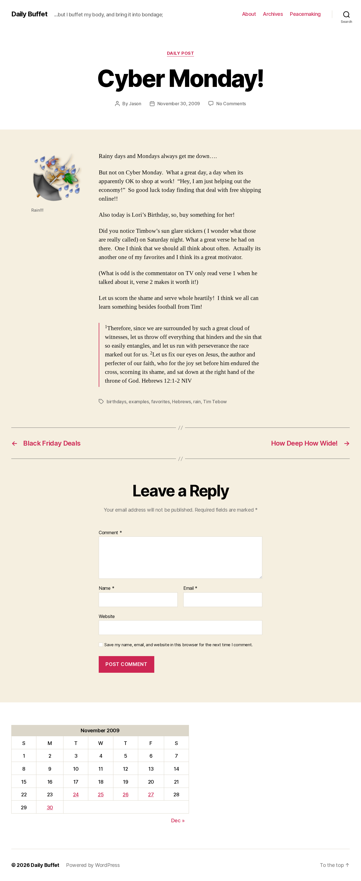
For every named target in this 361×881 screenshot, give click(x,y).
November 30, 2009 (178, 103)
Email (190, 588)
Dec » (178, 820)
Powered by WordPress (93, 865)
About (249, 14)
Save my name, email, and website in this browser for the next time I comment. (178, 644)
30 (50, 807)
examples (139, 401)
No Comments (231, 103)
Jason (135, 103)
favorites (160, 401)
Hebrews (181, 401)
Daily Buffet (29, 14)
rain (197, 401)
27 (151, 794)
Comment (110, 532)
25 (101, 794)
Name (106, 588)
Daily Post (180, 53)
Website (107, 616)
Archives (273, 14)
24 (76, 794)
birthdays (116, 401)
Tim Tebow (215, 401)
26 (125, 794)
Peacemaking (305, 14)
